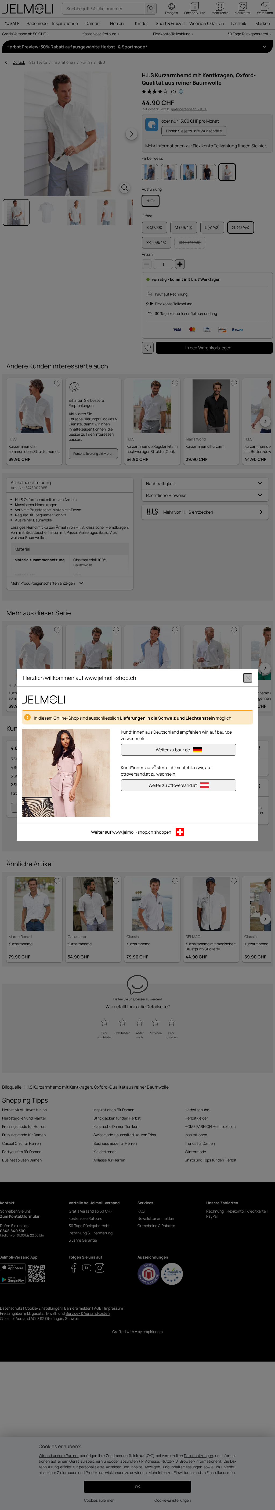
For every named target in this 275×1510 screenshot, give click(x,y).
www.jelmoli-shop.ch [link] (132, 832)
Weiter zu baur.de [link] (173, 750)
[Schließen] (247, 678)
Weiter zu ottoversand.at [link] (173, 785)
